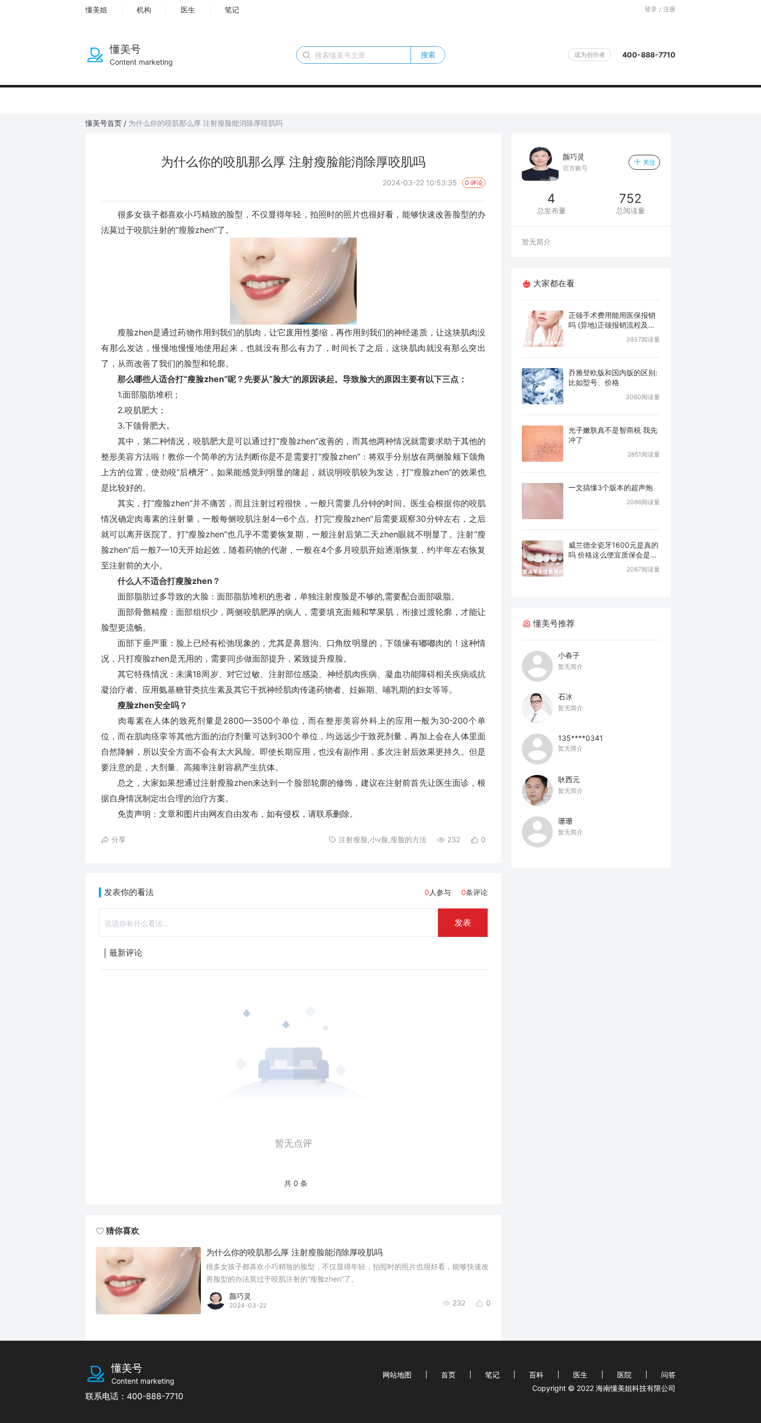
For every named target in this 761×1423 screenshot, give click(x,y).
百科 (536, 1374)
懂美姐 (96, 9)
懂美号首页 (103, 123)
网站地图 (397, 1374)
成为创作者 (589, 54)
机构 (144, 9)
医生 (188, 9)
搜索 (428, 54)
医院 (624, 1374)
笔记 (232, 9)
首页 (448, 1374)
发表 (463, 922)
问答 (668, 1374)
